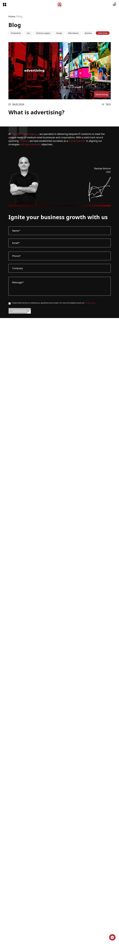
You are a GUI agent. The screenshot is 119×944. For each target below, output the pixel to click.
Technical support (43, 33)
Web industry (73, 33)
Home (11, 16)
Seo (28, 33)
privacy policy (90, 303)
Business (88, 33)
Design (59, 33)
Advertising (102, 33)
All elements (16, 33)
